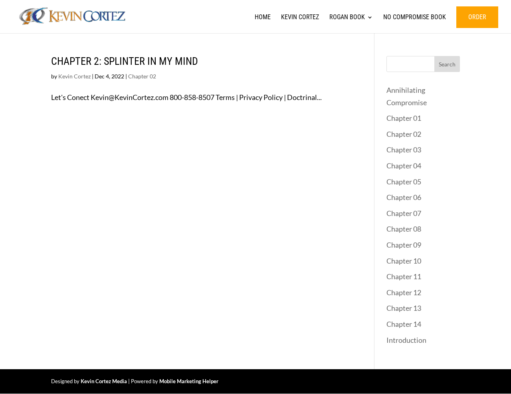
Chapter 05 (403, 181)
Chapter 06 (403, 197)
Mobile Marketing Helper (188, 381)
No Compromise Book (414, 17)
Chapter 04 (403, 165)
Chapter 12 (403, 292)
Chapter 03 (403, 149)
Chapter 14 (403, 324)
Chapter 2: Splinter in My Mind (124, 61)
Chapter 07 (403, 213)
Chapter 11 (403, 276)
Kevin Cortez (300, 17)
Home (263, 17)
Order (477, 17)
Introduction (406, 340)
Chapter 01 (403, 118)
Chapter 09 (403, 244)
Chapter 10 (403, 260)
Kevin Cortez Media (104, 381)
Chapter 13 (403, 308)
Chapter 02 (142, 76)
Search (447, 64)
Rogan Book (347, 17)
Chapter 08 (403, 228)
